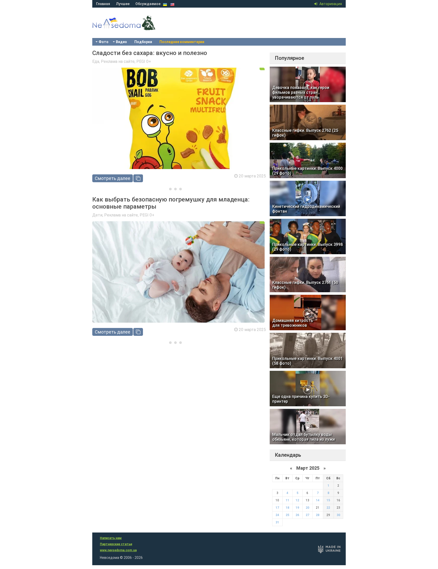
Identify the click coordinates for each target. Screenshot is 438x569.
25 (287, 515)
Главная (103, 4)
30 (338, 515)
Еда (95, 61)
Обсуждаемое (147, 4)
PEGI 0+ (143, 61)
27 (307, 515)
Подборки (143, 42)
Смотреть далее (112, 178)
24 (277, 515)
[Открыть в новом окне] (138, 178)
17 (277, 507)
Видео (121, 42)
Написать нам (111, 538)
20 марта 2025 (252, 176)
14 (317, 500)
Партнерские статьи (116, 544)
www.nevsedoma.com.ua (118, 550)
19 (297, 507)
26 (297, 515)
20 (307, 507)
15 (328, 500)
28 (317, 515)
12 (297, 500)
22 (328, 507)
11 (287, 500)
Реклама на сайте (118, 61)
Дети (97, 215)
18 (287, 507)
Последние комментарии (181, 42)
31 (277, 522)
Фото (103, 42)
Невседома (132, 28)
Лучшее (123, 4)
